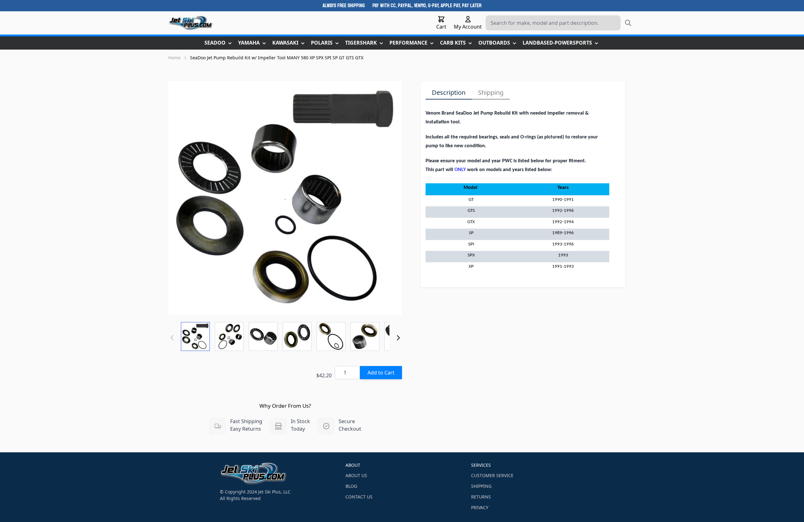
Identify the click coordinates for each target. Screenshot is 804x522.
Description (448, 92)
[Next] (398, 338)
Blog (351, 486)
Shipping (490, 92)
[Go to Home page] (190, 23)
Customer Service (492, 475)
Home (174, 58)
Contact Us (358, 497)
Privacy (479, 507)
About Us (356, 475)
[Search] (628, 22)
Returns (481, 497)
